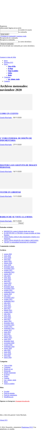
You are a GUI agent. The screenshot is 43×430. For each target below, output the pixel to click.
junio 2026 (7, 256)
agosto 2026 (8, 254)
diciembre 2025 (9, 267)
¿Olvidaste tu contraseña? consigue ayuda (13, 36)
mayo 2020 (7, 354)
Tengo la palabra (13, 71)
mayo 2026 (7, 258)
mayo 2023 (7, 307)
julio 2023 (7, 303)
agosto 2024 (8, 294)
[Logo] (7, 55)
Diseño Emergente (10, 373)
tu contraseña (22, 32)
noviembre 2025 (9, 268)
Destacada (7, 371)
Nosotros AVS (8, 62)
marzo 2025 (8, 283)
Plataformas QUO (27, 427)
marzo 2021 (8, 336)
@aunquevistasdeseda (22, 401)
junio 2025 (7, 277)
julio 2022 (7, 314)
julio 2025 (7, 276)
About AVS (3, 420)
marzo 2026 (8, 261)
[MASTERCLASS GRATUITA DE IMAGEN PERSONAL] (16, 161)
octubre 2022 (8, 312)
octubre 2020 (8, 345)
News (6, 64)
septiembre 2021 (9, 328)
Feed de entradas (9, 393)
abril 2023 (7, 308)
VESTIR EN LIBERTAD (10, 192)
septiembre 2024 (9, 292)
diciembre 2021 (9, 323)
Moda (10, 75)
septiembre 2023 (9, 301)
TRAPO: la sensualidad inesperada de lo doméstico (20, 242)
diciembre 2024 (9, 287)
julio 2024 (7, 296)
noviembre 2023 (9, 297)
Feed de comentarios (10, 395)
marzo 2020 (8, 357)
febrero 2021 (8, 337)
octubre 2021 (8, 326)
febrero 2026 (8, 263)
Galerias (6, 378)
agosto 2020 (8, 348)
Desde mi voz (8, 369)
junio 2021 (7, 332)
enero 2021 (7, 339)
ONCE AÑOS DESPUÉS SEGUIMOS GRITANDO (21, 240)
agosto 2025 (8, 274)
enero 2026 (7, 265)
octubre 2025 (8, 270)
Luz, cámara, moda (14, 79)
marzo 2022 (8, 321)
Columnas (7, 77)
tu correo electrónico (24, 42)
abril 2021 (7, 334)
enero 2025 (7, 285)
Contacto (7, 81)
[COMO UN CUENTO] (16, 109)
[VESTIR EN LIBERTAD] (16, 188)
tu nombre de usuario (25, 30)
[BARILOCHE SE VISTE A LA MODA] (16, 213)
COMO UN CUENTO (9, 113)
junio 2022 (7, 316)
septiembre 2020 (9, 346)
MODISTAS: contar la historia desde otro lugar (19, 231)
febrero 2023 (8, 310)
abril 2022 (7, 319)
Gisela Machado (6, 117)
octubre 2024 (8, 290)
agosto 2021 (8, 330)
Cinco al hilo (12, 66)
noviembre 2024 (9, 288)
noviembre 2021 (9, 325)
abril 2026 (7, 259)
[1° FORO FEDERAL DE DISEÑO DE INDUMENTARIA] (16, 134)
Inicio (6, 61)
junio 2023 (7, 305)
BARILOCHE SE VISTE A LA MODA (16, 217)
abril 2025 (7, 281)
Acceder (6, 391)
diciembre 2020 (9, 341)
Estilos (10, 73)
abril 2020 (7, 356)
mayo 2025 (7, 279)
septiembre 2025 (9, 272)
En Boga (10, 68)
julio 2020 (7, 350)
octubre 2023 (8, 299)
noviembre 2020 (9, 343)
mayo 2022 (7, 317)
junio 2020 (7, 352)
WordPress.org (8, 397)
